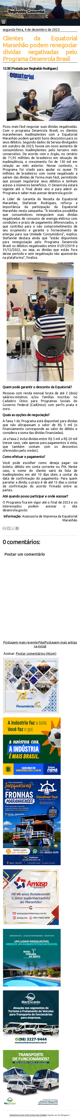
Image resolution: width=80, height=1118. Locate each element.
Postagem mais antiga (60, 642)
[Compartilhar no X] (13, 528)
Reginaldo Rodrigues (42, 68)
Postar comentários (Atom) (36, 653)
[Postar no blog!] (8, 528)
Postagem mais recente (20, 642)
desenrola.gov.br (60, 193)
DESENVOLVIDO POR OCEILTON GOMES (28, 1115)
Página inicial (40, 644)
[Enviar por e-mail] (4, 528)
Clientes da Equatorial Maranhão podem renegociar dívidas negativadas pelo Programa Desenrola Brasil (40, 48)
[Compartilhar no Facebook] (17, 528)
